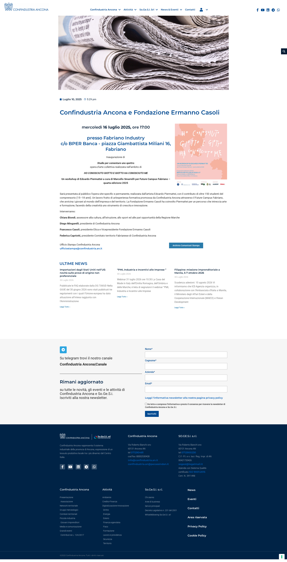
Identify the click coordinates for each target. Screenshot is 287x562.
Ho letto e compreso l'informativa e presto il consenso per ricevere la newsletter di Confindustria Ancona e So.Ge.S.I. (185, 405)
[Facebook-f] (257, 10)
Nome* (148, 349)
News (191, 490)
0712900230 (188, 452)
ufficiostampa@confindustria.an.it (81, 248)
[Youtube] (262, 10)
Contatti (193, 508)
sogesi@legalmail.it (190, 464)
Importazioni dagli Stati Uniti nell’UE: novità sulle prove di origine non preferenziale (83, 272)
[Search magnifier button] (284, 51)
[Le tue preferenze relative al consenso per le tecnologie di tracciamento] (282, 557)
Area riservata (197, 517)
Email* (148, 383)
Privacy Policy (197, 526)
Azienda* (150, 372)
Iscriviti (151, 413)
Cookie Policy (197, 535)
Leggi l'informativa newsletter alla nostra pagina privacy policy (184, 397)
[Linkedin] (268, 10)
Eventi (192, 499)
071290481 (137, 452)
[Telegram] (273, 10)
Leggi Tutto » (65, 307)
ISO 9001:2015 (197, 471)
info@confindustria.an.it (143, 460)
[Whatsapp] (278, 10)
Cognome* (150, 360)
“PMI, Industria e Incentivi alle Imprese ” (141, 269)
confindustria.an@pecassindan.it (148, 464)
